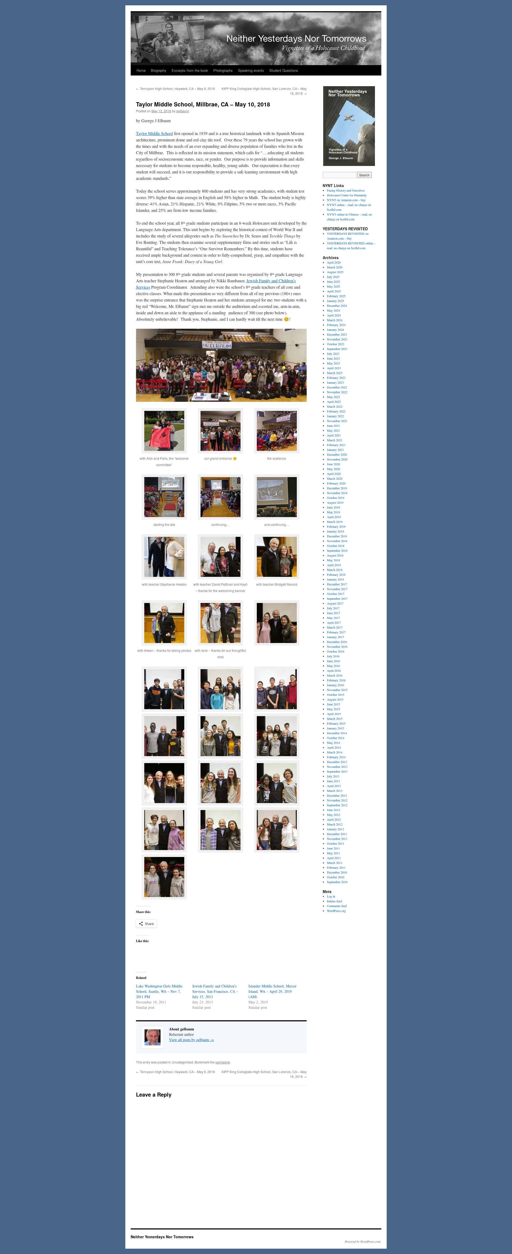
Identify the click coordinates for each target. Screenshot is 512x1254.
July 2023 (333, 353)
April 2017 (334, 622)
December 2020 (337, 454)
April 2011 (334, 858)
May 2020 (333, 469)
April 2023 (334, 368)
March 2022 (334, 406)
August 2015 (335, 699)
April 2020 (334, 473)
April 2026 (334, 262)
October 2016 (335, 651)
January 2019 (335, 531)
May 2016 (333, 666)
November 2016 (337, 646)
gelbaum (182, 111)
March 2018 (334, 570)
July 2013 (333, 776)
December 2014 (337, 733)
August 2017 (335, 603)
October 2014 (335, 738)
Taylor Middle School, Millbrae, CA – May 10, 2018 (203, 104)
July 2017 (333, 608)
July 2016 (333, 656)
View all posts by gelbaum (191, 1039)
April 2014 (334, 747)
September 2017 (337, 598)
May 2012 (333, 814)
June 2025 (333, 281)
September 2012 (337, 805)
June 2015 (333, 704)
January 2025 (335, 301)
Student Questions (283, 70)
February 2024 (336, 325)
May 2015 (333, 709)
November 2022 (337, 392)
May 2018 (333, 560)
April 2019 (334, 517)
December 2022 (337, 387)
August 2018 (335, 555)
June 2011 (333, 848)
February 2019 (336, 526)
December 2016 (337, 642)
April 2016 (334, 670)
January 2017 (335, 637)
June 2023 (333, 358)
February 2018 (336, 574)
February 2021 (336, 445)
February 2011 (336, 867)
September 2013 (337, 771)
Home (141, 70)
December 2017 (337, 584)
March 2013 (334, 790)
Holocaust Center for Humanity (347, 195)
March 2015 (334, 718)
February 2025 (336, 296)
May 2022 (333, 397)
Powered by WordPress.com (363, 1241)
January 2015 (335, 728)
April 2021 (334, 435)
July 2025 (333, 277)
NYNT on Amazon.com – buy (346, 200)
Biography (158, 70)
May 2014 (333, 742)
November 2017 (337, 589)
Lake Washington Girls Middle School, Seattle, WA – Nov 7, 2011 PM (159, 991)
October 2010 (335, 877)
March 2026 (334, 267)
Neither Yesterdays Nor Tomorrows (139, 6)
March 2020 (334, 478)
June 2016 (333, 661)
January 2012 (335, 829)
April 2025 (334, 291)
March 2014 (334, 752)
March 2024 (334, 320)
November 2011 (337, 838)
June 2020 (333, 464)
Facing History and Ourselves (346, 190)
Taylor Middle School (154, 133)
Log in (331, 896)
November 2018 (337, 541)
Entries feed (334, 901)
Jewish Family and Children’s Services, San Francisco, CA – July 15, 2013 (215, 991)
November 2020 (337, 459)
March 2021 (334, 440)
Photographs (223, 70)
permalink (222, 1062)
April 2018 (334, 565)
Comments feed (337, 906)
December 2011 (337, 834)
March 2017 (334, 627)
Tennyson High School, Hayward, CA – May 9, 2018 (175, 88)
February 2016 (336, 680)
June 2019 (333, 507)
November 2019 (337, 493)
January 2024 (335, 329)
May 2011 (333, 853)
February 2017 (336, 632)
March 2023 (334, 373)
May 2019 (333, 512)
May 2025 (333, 286)
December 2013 (337, 762)
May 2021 (333, 430)
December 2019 (337, 488)
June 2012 (333, 810)
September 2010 (337, 882)
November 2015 (337, 690)
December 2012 (337, 795)
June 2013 (333, 781)
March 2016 (334, 675)
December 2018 (337, 536)
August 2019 (335, 502)
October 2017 (335, 594)
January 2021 (335, 449)
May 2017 (333, 618)
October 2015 (335, 694)
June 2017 (333, 613)
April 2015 (334, 714)
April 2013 (334, 786)
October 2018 (335, 545)
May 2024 (333, 310)
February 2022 (336, 411)
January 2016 (335, 685)
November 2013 (337, 766)
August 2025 (335, 272)
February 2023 (336, 377)
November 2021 (337, 421)
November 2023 (337, 339)
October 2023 (335, 344)
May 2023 (333, 363)
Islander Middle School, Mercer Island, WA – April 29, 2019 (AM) (273, 991)
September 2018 (337, 550)
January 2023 (335, 382)
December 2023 (337, 334)
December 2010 (337, 872)
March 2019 (334, 521)
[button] (164, 441)
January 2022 (335, 416)
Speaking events (251, 70)
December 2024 (337, 305)
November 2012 (337, 800)
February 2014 (336, 757)
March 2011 (334, 862)
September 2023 (337, 349)
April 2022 (334, 401)
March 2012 (334, 824)
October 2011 (335, 843)
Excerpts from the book (190, 70)
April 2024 (334, 315)
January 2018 (335, 579)
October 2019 (335, 497)
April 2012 (334, 819)
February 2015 (336, 723)
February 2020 (336, 483)
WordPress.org (336, 910)
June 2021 (333, 425)
